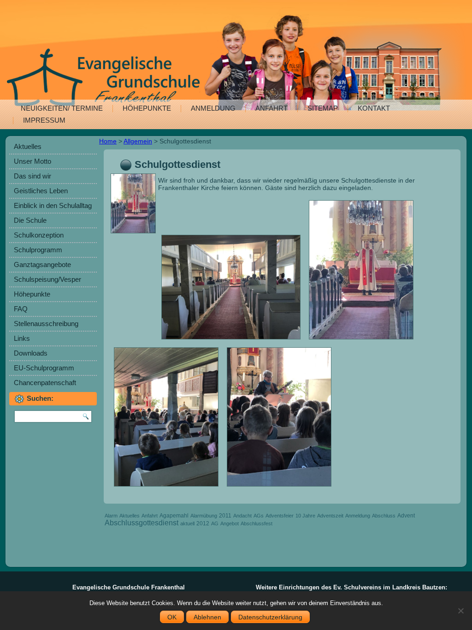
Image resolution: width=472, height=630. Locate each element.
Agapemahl (174, 515)
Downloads (30, 353)
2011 (225, 515)
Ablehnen (207, 617)
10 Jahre (305, 515)
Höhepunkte (147, 108)
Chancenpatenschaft (45, 382)
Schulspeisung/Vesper (47, 279)
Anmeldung (213, 108)
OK (172, 617)
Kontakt (374, 108)
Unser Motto (32, 161)
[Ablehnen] (460, 610)
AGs (259, 515)
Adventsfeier (280, 515)
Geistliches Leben (41, 191)
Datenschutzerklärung (270, 617)
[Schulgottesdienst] (134, 233)
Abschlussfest (256, 523)
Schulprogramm (38, 250)
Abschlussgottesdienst (141, 523)
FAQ (21, 309)
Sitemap (322, 108)
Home (108, 141)
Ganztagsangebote (42, 264)
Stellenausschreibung (46, 323)
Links (22, 338)
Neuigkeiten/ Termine (62, 108)
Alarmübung (203, 515)
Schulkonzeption (39, 235)
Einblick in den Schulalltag (53, 205)
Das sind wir (32, 176)
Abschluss (383, 515)
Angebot (229, 523)
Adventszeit (330, 515)
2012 (202, 523)
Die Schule (30, 220)
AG (214, 523)
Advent (406, 515)
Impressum (44, 120)
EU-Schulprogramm (44, 368)
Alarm (111, 515)
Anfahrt (271, 108)
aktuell (187, 523)
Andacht (242, 515)
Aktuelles (27, 146)
